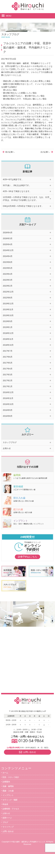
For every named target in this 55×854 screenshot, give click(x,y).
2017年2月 (7, 380)
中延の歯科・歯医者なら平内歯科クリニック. (28, 842)
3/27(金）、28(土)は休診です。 (17, 185)
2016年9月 (7, 410)
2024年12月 (8, 250)
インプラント (8, 795)
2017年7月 (7, 351)
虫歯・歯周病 (8, 786)
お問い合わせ (8, 831)
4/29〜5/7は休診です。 (13, 179)
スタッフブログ (10, 442)
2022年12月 (8, 292)
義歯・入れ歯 (8, 791)
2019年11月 (8, 309)
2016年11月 (8, 398)
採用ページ (7, 818)
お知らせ (7, 448)
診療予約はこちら (27, 556)
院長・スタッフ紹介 (11, 777)
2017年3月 (7, 374)
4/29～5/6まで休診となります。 (17, 191)
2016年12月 (8, 392)
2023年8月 (7, 262)
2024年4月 (7, 256)
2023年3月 (7, 280)
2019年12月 (8, 303)
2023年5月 (7, 268)
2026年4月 (7, 232)
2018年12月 (8, 333)
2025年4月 (7, 244)
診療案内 (6, 782)
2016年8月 (7, 416)
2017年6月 (7, 357)
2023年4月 (7, 274)
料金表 (5, 804)
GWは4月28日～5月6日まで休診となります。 (23, 206)
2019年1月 (7, 327)
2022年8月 (7, 298)
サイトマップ (8, 827)
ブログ (5, 822)
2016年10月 (8, 404)
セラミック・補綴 (10, 800)
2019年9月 (7, 321)
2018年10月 (8, 345)
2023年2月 (7, 286)
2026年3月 (7, 238)
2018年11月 (8, 339)
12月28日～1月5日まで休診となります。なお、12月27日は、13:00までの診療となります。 (26, 198)
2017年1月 (7, 386)
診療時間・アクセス (11, 809)
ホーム (5, 773)
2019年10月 (8, 315)
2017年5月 (7, 363)
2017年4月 (7, 369)
